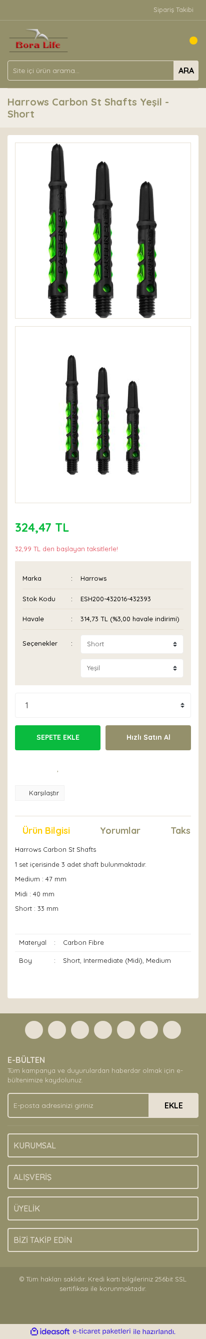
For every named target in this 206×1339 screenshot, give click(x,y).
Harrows (93, 578)
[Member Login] (168, 41)
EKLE (173, 1105)
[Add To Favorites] (58, 768)
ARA (186, 71)
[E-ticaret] (101, 1331)
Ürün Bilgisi (46, 830)
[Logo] (39, 40)
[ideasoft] (50, 1331)
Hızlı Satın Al (148, 737)
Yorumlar (120, 830)
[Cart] (188, 41)
